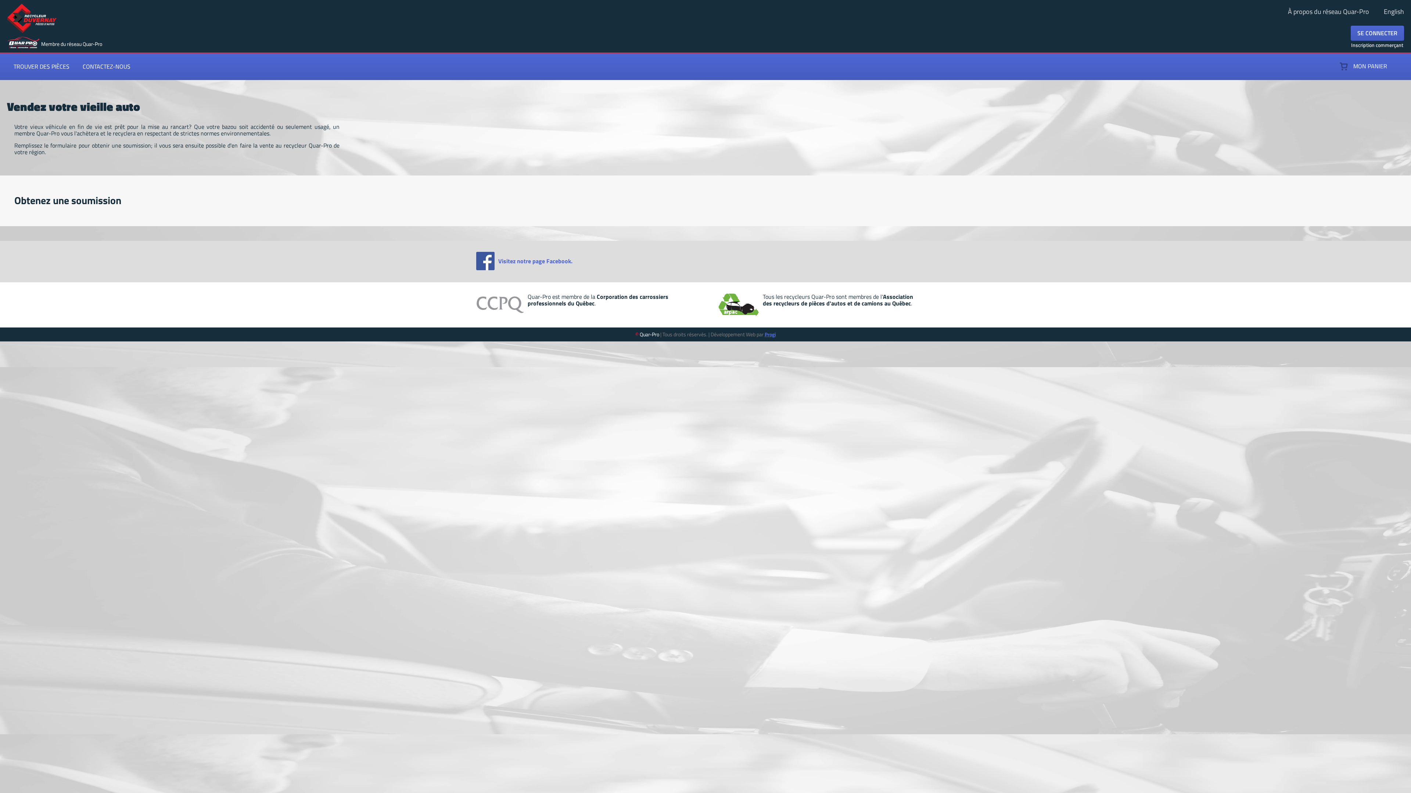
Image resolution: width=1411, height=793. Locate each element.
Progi (770, 334)
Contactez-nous (106, 66)
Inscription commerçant (1377, 45)
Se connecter (1377, 33)
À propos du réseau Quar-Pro (1328, 12)
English (1394, 12)
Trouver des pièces (41, 66)
